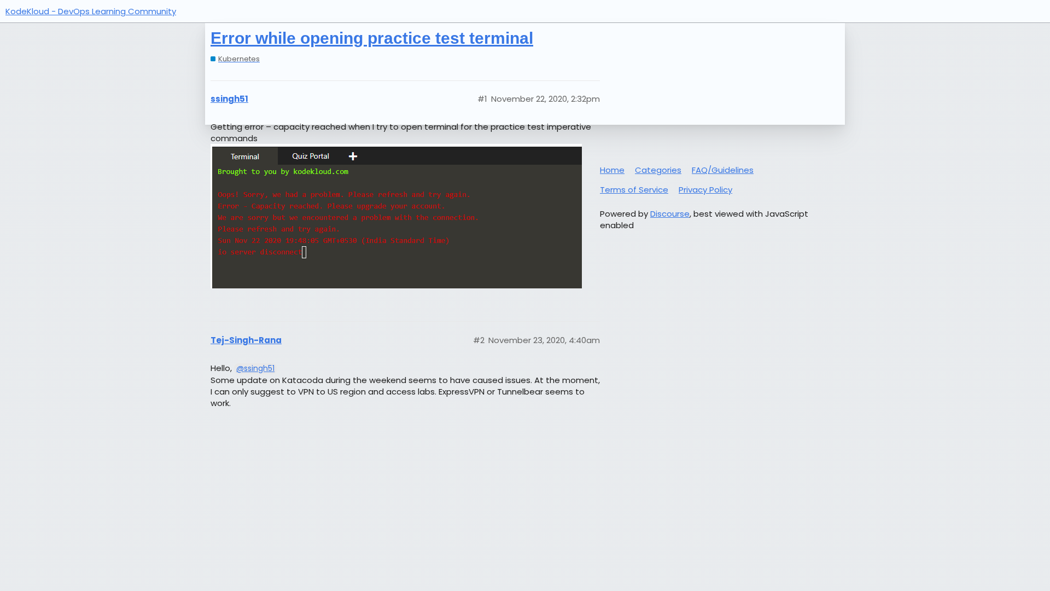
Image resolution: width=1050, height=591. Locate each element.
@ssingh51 (255, 368)
